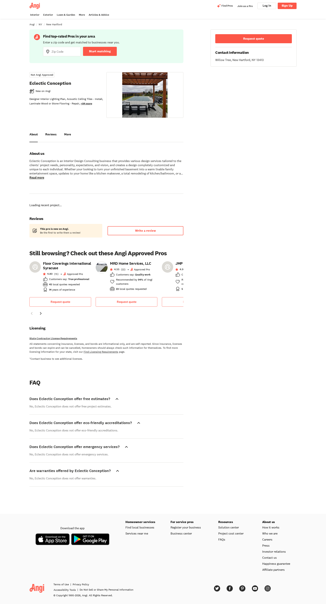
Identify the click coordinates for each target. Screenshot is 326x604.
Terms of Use (61, 580)
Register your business (186, 523)
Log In (267, 6)
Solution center (228, 523)
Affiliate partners (273, 565)
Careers (267, 535)
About (33, 134)
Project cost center (231, 529)
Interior (34, 15)
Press (266, 541)
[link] (60, 273)
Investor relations (274, 547)
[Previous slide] (31, 309)
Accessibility (65, 585)
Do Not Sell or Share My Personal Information (106, 585)
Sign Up (287, 6)
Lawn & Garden (66, 15)
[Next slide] (40, 309)
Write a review (145, 226)
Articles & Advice (99, 15)
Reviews (51, 134)
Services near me (136, 529)
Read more (36, 178)
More (82, 15)
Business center (181, 529)
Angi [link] (32, 24)
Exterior (48, 15)
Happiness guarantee (276, 559)
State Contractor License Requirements (53, 334)
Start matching (100, 51)
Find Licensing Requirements (101, 347)
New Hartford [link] (54, 24)
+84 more (86, 103)
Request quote (60, 297)
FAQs (221, 535)
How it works (270, 523)
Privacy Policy (81, 580)
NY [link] (40, 24)
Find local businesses (139, 523)
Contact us (269, 553)
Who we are (270, 529)
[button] (31, 309)
